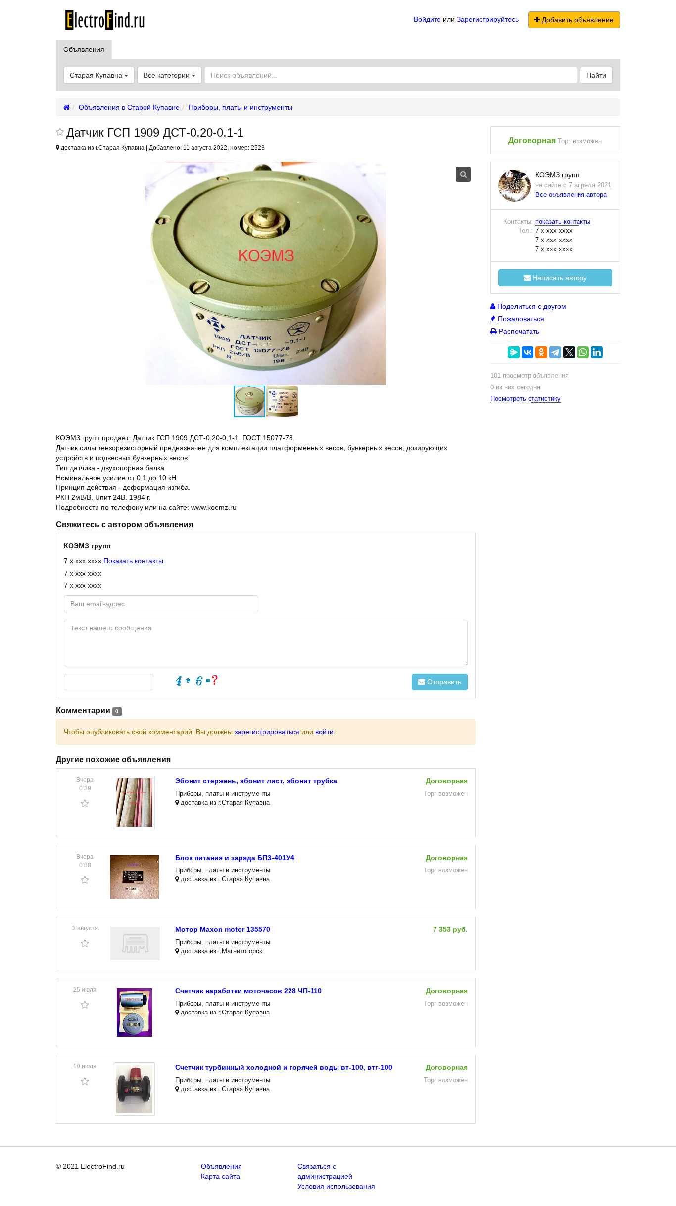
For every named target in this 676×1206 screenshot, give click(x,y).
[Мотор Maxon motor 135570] (135, 943)
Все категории (168, 75)
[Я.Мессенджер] (514, 352)
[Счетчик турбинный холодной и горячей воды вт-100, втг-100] (134, 1089)
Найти (596, 75)
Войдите (427, 19)
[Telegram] (555, 352)
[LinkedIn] (597, 352)
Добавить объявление (577, 20)
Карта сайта (220, 1176)
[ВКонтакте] (527, 352)
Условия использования (336, 1186)
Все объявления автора (571, 194)
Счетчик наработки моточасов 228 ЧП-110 (248, 991)
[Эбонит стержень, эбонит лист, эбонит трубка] (134, 802)
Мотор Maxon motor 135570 (222, 929)
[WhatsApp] (583, 352)
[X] (569, 352)
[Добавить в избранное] (60, 132)
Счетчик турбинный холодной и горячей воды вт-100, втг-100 (283, 1067)
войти (324, 732)
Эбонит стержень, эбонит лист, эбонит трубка (256, 781)
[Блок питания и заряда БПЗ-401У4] (134, 877)
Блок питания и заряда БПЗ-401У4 (234, 858)
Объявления (83, 49)
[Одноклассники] (541, 352)
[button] (282, 401)
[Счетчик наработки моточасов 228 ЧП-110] (134, 1012)
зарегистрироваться (267, 732)
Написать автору (559, 278)
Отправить (443, 682)
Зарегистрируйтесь (488, 19)
